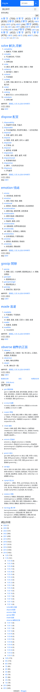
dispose (7, 137)
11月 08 (9, 636)
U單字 (9, 35)
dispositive (8, 163)
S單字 (20, 32)
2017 (5, 544)
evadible (7, 327)
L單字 (17, 27)
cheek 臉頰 (8, 426)
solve (6, 64)
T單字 (35, 32)
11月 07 (9, 639)
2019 (5, 539)
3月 (6, 677)
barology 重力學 (9, 508)
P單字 (21, 29)
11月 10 (9, 631)
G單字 (8, 24)
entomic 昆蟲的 (9, 439)
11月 (7, 558)
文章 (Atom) (10, 382)
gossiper (7, 277)
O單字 (10, 29)
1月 (6, 683)
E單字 (24, 21)
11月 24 (9, 577)
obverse (7, 350)
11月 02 (9, 653)
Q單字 (34, 30)
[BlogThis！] (4, 106)
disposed (7, 143)
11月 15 (9, 602)
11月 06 (9, 642)
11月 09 (9, 634)
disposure (8, 168)
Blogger (23, 691)
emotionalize (9, 223)
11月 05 (9, 645)
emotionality (9, 218)
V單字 (20, 35)
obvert (6, 363)
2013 (5, 685)
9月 (6, 661)
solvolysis (8, 97)
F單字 (36, 21)
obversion (8, 358)
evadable (7, 312)
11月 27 (9, 569)
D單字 (10, 21)
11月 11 (9, 628)
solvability (8, 49)
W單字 (30, 35)
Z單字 (14, 38)
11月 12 (9, 626)
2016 (5, 547)
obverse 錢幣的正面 (14, 347)
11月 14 (9, 604)
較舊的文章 (35, 379)
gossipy (7, 287)
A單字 (5, 18)
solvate (7, 59)
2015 (5, 550)
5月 (6, 672)
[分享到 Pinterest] (9, 106)
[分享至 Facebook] (7, 106)
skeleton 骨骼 (8, 494)
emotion (7, 198)
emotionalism (9, 208)
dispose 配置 (10, 117)
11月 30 (9, 561)
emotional (8, 203)
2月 (6, 680)
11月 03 (9, 650)
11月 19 (9, 591)
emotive (7, 239)
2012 (5, 688)
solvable (7, 54)
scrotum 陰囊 (8, 403)
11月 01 (9, 655)
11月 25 (9, 574)
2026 (5, 525)
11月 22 (9, 583)
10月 (7, 658)
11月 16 (9, 599)
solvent (7, 79)
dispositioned (9, 158)
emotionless (9, 234)
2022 (5, 534)
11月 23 (9, 580)
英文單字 (6, 9)
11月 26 (9, 572)
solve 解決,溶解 (11, 46)
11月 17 (9, 596)
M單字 (27, 27)
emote (6, 193)
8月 (6, 664)
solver (6, 87)
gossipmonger (10, 282)
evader (6, 322)
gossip (6, 269)
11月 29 (9, 563)
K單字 (10, 27)
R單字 (5, 32)
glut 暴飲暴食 (8, 389)
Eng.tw (5, 3)
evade (6, 317)
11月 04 (9, 647)
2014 (5, 553)
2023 (5, 531)
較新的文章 (5, 379)
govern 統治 (8, 453)
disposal (7, 132)
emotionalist (9, 213)
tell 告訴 (7, 467)
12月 (7, 555)
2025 (5, 528)
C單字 (35, 18)
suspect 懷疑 (8, 412)
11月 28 (9, 566)
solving (7, 92)
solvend (7, 74)
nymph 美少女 (9, 480)
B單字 (20, 18)
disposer (7, 148)
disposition (8, 153)
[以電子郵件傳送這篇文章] (2, 106)
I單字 (28, 24)
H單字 (18, 24)
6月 (6, 669)
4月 (6, 675)
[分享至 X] (5, 106)
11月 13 (9, 623)
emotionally (8, 229)
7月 (6, 666)
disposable (8, 127)
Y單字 (7, 38)
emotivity (8, 244)
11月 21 (9, 585)
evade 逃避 (8, 306)
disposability (9, 122)
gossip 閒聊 (9, 263)
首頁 (20, 379)
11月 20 (9, 588)
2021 (5, 536)
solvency (7, 69)
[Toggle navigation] (35, 9)
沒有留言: (27, 104)
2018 (5, 542)
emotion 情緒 (10, 188)
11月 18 (9, 593)
